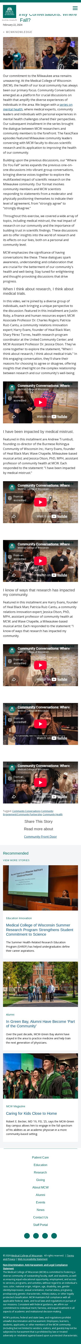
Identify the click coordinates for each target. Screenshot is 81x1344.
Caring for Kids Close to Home (31, 1113)
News (40, 1209)
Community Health (53, 814)
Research (40, 1172)
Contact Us (40, 1217)
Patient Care (40, 1157)
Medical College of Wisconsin (26, 1255)
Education (40, 1165)
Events (40, 1202)
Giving (40, 1180)
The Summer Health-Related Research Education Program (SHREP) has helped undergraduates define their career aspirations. (38, 946)
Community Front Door (40, 837)
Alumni (40, 1195)
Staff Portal (40, 1224)
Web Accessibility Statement (32, 1259)
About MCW (40, 1187)
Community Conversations (26, 811)
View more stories (16, 860)
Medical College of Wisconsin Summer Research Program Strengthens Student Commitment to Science (39, 929)
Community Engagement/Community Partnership (28, 812)
